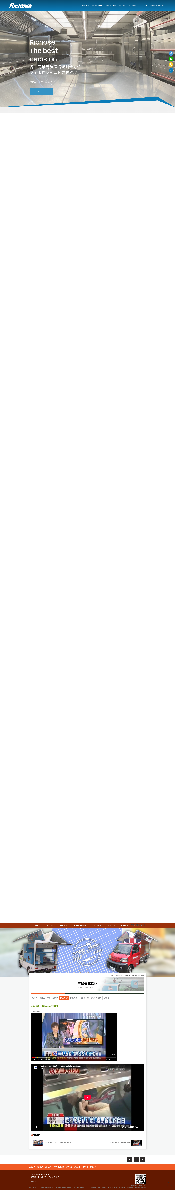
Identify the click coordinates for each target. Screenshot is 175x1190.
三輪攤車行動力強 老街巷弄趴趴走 (120, 1142)
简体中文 (143, 925)
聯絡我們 (138, 925)
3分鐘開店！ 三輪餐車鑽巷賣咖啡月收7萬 (57, 1142)
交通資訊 (123, 926)
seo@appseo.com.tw (43, 1174)
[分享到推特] (129, 1159)
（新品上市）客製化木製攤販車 (48, 998)
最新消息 (110, 926)
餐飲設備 (64, 926)
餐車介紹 (96, 926)
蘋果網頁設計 (34, 1182)
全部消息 (34, 998)
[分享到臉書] (136, 1159)
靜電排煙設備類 (80, 926)
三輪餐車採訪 (64, 998)
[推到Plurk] (32, 1135)
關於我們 (50, 926)
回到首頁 (37, 926)
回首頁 (132, 925)
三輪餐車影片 (74, 998)
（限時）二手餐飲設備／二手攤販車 (90, 998)
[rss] (142, 1159)
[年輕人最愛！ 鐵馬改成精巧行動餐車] (74, 1037)
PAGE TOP (169, 1185)
